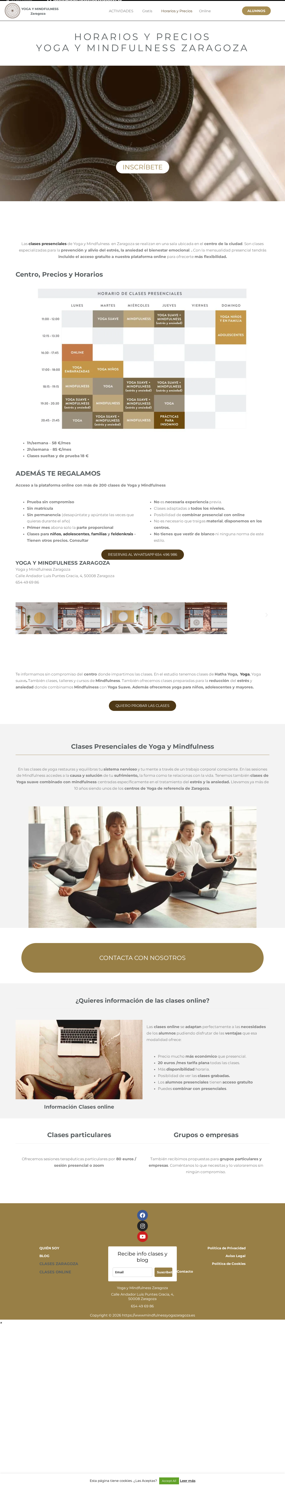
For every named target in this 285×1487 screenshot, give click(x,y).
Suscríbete (165, 1272)
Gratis (147, 11)
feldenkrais (122, 534)
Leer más (187, 1481)
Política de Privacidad (227, 1248)
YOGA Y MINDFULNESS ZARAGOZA (63, 563)
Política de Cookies (229, 1264)
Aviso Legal (236, 1256)
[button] (145, 615)
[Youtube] (142, 1236)
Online (205, 11)
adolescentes (76, 534)
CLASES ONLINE (55, 1272)
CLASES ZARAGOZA (58, 1264)
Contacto (185, 1271)
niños (55, 534)
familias (99, 534)
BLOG (44, 1256)
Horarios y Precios (176, 11)
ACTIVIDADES (121, 11)
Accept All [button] (169, 1481)
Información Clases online (79, 1107)
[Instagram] (142, 1226)
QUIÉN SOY (49, 1248)
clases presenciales (47, 243)
